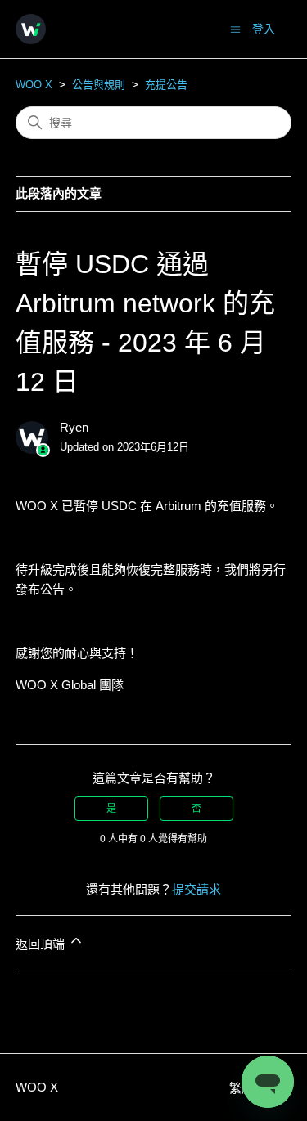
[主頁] (31, 29)
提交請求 (196, 889)
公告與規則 (98, 84)
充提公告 (166, 84)
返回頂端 (42, 944)
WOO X (34, 84)
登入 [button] (263, 28)
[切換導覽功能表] (235, 28)
